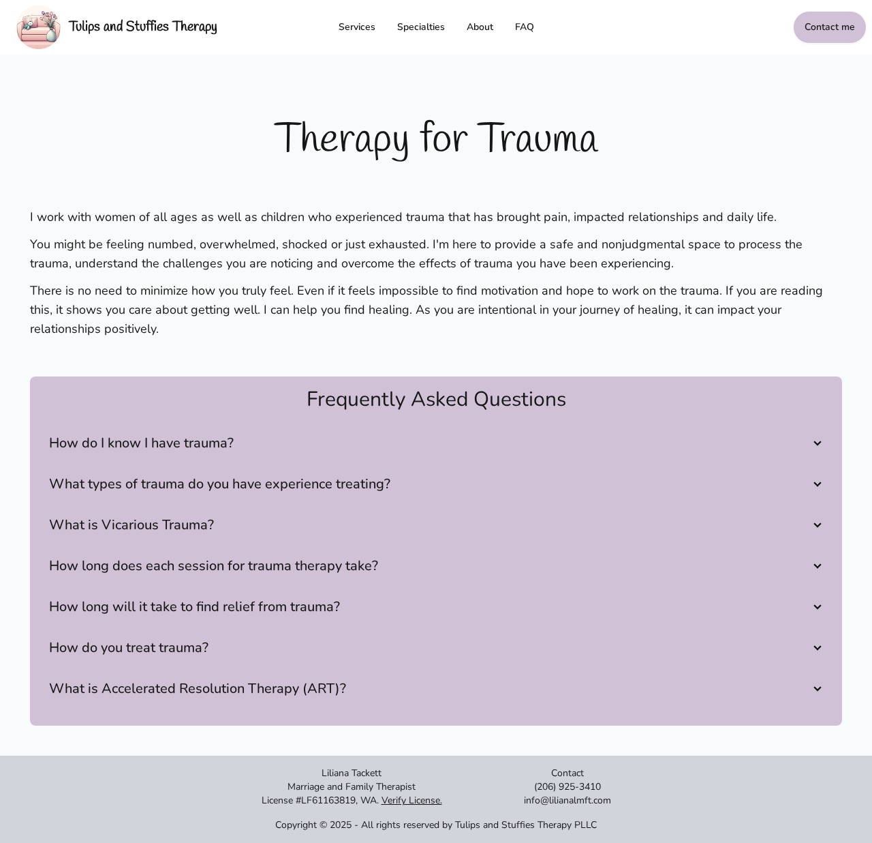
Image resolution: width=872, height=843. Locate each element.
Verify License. (412, 800)
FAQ (524, 26)
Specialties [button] (421, 26)
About (480, 26)
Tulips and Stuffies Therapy (143, 27)
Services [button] (357, 26)
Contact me (830, 26)
